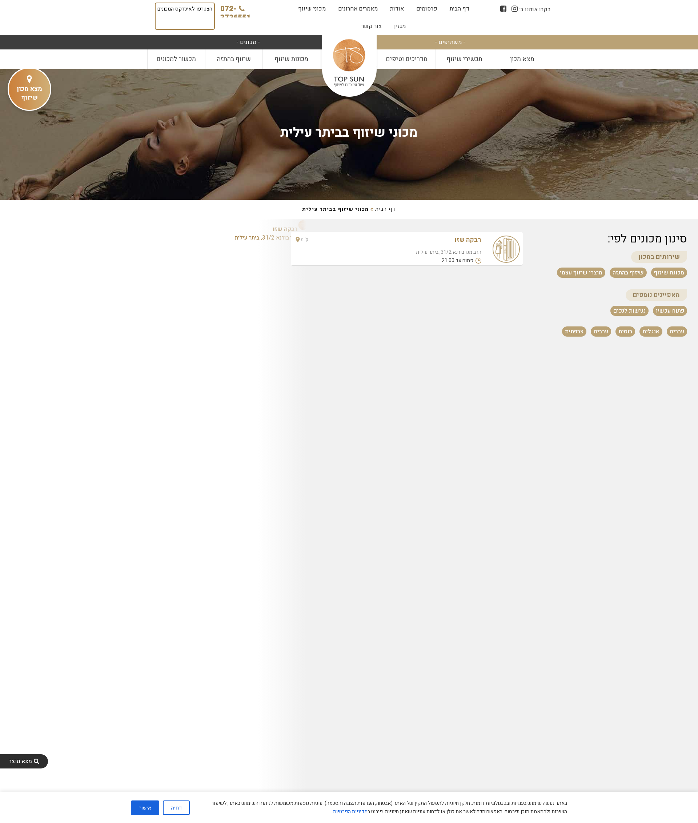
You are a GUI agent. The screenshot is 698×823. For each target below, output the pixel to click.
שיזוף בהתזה (234, 59)
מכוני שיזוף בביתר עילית (349, 132)
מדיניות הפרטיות (350, 811)
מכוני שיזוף (312, 8)
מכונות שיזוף (291, 59)
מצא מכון (522, 59)
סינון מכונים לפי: (647, 238)
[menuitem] (459, 8)
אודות (397, 8)
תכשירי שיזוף (464, 59)
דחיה (176, 808)
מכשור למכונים (176, 59)
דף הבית (459, 8)
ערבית (601, 331)
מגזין (400, 26)
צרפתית (574, 331)
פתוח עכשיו (670, 310)
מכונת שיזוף (669, 272)
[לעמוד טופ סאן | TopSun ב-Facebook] (503, 8)
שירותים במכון (659, 257)
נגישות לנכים (629, 310)
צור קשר (371, 26)
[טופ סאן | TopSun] (349, 63)
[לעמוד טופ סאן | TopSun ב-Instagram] (515, 8)
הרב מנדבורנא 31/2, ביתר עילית (272, 233)
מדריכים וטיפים (407, 59)
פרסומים (426, 8)
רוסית (625, 331)
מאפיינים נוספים (656, 295)
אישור (145, 808)
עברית (677, 331)
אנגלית (650, 331)
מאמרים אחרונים (358, 8)
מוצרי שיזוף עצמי (581, 272)
